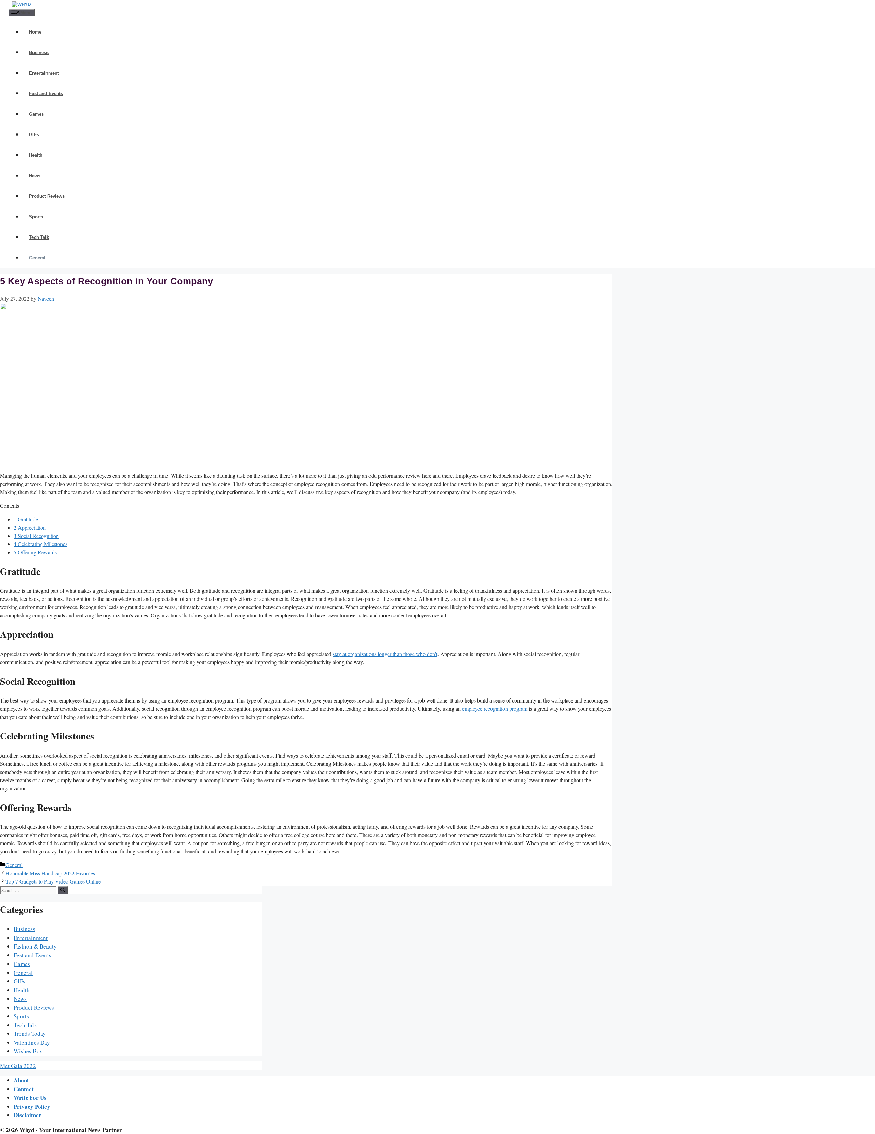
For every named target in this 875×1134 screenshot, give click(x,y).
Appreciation (30, 527)
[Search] (63, 890)
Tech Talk (39, 237)
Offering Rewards (35, 552)
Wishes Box (28, 1051)
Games (36, 114)
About (21, 1080)
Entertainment (44, 73)
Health (35, 155)
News (34, 175)
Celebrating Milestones (40, 543)
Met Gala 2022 (18, 1066)
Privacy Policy (32, 1106)
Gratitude (26, 519)
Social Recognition (36, 535)
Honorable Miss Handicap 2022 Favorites (50, 873)
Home (35, 32)
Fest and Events (46, 93)
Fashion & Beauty (35, 946)
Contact (24, 1089)
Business (39, 52)
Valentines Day (32, 1042)
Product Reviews (47, 196)
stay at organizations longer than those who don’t (385, 653)
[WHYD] (21, 4)
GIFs (34, 134)
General (37, 257)
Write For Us (30, 1097)
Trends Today (30, 1034)
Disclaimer (27, 1115)
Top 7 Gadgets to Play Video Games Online (53, 881)
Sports (36, 216)
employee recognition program (494, 708)
